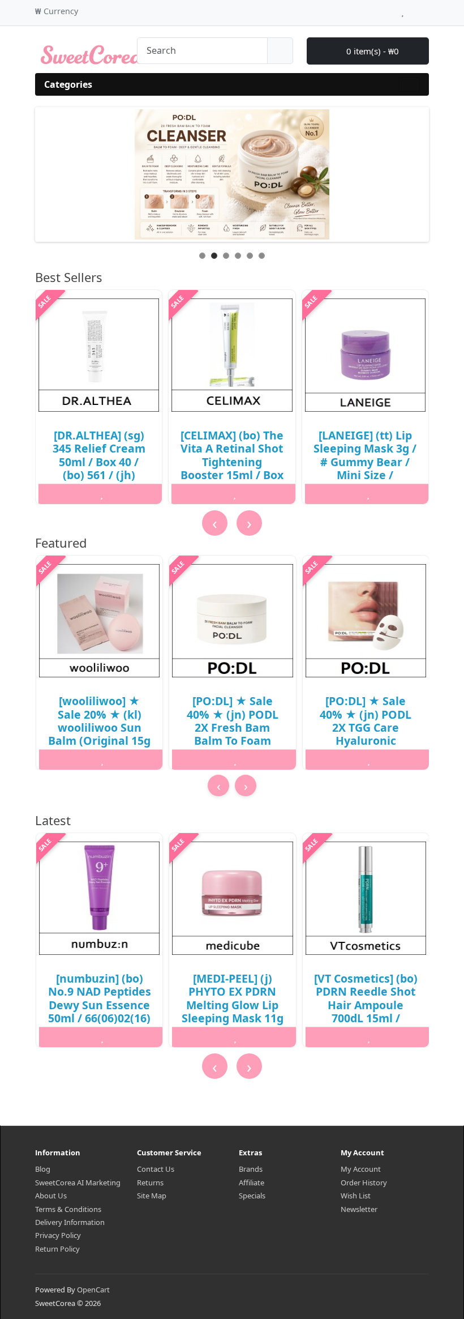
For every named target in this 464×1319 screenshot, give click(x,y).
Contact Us (155, 1169)
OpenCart (93, 1289)
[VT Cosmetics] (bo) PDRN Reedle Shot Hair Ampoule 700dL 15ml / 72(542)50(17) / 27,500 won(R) (366, 1011)
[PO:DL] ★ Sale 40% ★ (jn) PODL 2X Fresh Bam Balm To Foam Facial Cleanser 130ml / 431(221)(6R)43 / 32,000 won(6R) (232, 747)
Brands (251, 1169)
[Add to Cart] (58, 494)
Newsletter (359, 1209)
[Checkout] (426, 9)
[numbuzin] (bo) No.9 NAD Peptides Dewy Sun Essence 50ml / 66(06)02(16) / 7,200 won (99, 1005)
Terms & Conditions (68, 1209)
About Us (51, 1195)
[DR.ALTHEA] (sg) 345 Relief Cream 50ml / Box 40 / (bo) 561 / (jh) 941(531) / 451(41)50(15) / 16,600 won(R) (99, 475)
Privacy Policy (58, 1235)
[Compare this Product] (144, 494)
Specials (252, 1195)
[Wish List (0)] (402, 9)
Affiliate (251, 1182)
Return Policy (57, 1249)
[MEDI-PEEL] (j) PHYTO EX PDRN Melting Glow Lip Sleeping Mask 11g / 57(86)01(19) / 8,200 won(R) (232, 1011)
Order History (364, 1182)
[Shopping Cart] (413, 9)
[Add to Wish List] (101, 494)
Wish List (356, 1195)
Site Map (151, 1195)
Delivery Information (70, 1222)
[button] (229, 806)
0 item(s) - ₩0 (371, 51)
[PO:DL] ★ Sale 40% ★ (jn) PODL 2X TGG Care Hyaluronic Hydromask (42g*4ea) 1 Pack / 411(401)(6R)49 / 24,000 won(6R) (365, 747)
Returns (150, 1182)
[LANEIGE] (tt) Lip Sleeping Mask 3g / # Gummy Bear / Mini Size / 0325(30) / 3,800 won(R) (364, 468)
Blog (42, 1169)
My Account (361, 1169)
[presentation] (214, 523)
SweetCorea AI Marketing (78, 1182)
